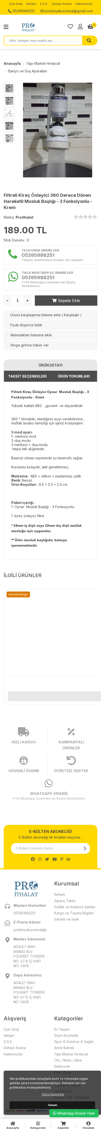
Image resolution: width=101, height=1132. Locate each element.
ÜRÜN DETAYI (51, 365)
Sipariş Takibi (65, 901)
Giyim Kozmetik (66, 1035)
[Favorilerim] (70, 26)
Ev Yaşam (61, 1029)
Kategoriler (38, 1128)
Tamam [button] (52, 1105)
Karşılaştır (71, 315)
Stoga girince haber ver (29, 345)
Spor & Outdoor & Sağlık (74, 1042)
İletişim (31, 4)
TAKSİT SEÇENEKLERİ (27, 376)
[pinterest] (61, 859)
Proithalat (24, 217)
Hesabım (88, 1128)
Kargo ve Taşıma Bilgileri (74, 913)
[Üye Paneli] (80, 26)
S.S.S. (44, 4)
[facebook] (33, 859)
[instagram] (40, 859)
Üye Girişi (16, 4)
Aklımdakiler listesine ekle (31, 335)
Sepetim (63, 1128)
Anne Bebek (64, 1048)
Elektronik (62, 1066)
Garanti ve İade (66, 919)
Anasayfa (12, 63)
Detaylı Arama (62, 4)
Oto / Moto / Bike (68, 1060)
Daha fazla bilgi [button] (53, 1094)
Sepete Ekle (68, 300)
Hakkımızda (83, 4)
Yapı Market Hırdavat (43, 63)
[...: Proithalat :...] (39, 27)
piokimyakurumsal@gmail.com (68, 11)
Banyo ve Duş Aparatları (27, 71)
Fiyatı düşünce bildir (26, 325)
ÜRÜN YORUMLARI (74, 376)
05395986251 (23, 11)
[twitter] (47, 859)
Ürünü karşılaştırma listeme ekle (35, 315)
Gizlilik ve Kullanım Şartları (74, 907)
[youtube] (54, 859)
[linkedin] (68, 859)
